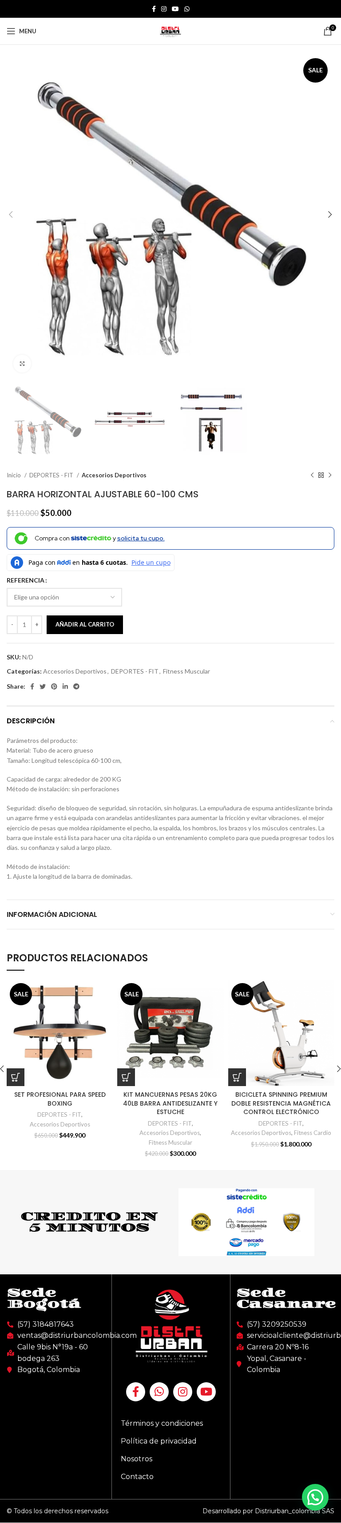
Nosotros (136, 1459)
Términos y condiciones (162, 1423)
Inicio (14, 475)
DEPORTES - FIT (52, 475)
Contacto (137, 1476)
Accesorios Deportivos (114, 475)
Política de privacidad (159, 1441)
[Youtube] (206, 1391)
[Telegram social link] (76, 686)
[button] (315, 1497)
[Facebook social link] (154, 9)
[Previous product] (312, 475)
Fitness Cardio (312, 1132)
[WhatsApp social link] (187, 9)
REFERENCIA (25, 580)
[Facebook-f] (135, 1391)
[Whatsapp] (159, 1391)
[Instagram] (182, 1391)
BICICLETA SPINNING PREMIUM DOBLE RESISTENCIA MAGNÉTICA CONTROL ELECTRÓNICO (281, 1103)
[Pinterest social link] (54, 686)
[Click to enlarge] (22, 364)
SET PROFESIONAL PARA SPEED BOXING (60, 1099)
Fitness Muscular (186, 671)
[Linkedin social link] (65, 686)
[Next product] (329, 475)
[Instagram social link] (164, 9)
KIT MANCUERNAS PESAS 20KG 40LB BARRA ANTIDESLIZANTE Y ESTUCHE (170, 1103)
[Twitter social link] (42, 686)
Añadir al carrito (85, 624)
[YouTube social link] (175, 9)
